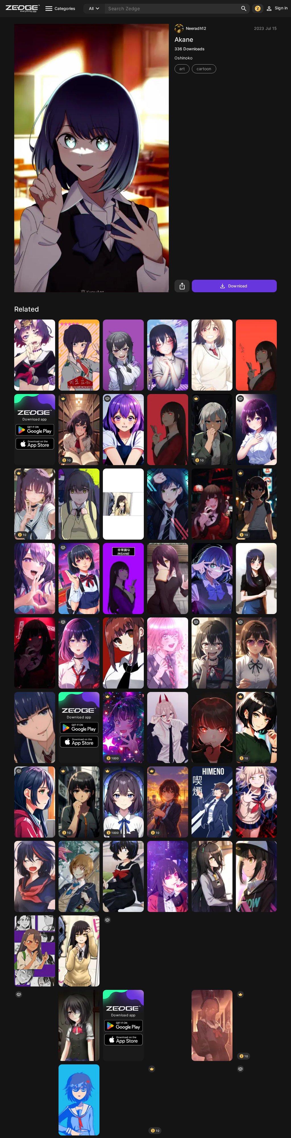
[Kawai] (256, 876)
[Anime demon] (34, 1025)
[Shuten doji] (34, 355)
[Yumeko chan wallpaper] (167, 876)
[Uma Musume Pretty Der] (212, 876)
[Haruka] (123, 1099)
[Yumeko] (256, 355)
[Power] (212, 1025)
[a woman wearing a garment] (256, 653)
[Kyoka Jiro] (167, 950)
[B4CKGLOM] (34, 802)
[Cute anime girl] (212, 355)
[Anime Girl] (256, 950)
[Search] (243, 8)
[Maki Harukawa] (212, 727)
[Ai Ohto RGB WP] (34, 1099)
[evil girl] (212, 653)
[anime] (256, 429)
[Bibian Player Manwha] (123, 355)
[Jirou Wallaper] (79, 355)
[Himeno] (212, 802)
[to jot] (123, 950)
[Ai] (34, 578)
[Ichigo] (167, 504)
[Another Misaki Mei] (79, 1025)
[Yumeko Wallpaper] (34, 653)
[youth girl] (256, 1099)
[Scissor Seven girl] (79, 1099)
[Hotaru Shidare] (167, 1025)
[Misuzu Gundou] (34, 727)
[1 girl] (123, 429)
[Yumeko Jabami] (212, 504)
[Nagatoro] (34, 950)
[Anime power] (167, 727)
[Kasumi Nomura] (167, 355)
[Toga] (256, 802)
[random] (79, 578)
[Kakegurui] (167, 429)
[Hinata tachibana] (167, 653)
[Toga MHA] (212, 1099)
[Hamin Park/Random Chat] (256, 578)
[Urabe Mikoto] (123, 876)
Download (237, 285)
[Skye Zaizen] (79, 876)
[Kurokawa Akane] (212, 578)
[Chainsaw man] (167, 578)
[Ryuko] (34, 876)
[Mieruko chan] (79, 950)
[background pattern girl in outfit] (79, 653)
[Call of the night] (212, 950)
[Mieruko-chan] (79, 504)
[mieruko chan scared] (123, 504)
